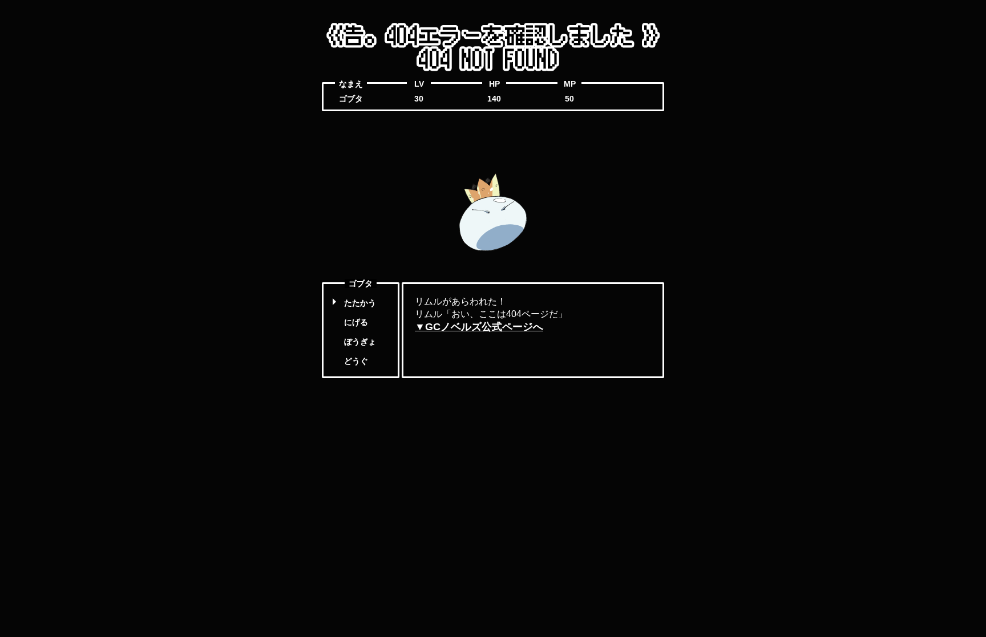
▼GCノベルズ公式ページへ (479, 326)
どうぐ (356, 361)
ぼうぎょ (360, 341)
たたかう (360, 302)
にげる (356, 322)
